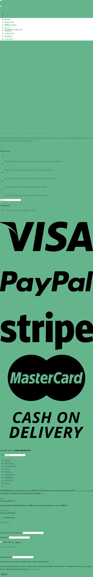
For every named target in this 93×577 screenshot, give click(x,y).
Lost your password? (8, 546)
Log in (18, 542)
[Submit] (1, 203)
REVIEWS (8, 36)
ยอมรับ (2, 498)
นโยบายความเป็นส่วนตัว (82, 490)
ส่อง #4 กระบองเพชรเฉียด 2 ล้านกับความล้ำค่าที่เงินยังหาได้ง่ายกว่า (27, 195)
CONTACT (9, 39)
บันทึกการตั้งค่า (5, 522)
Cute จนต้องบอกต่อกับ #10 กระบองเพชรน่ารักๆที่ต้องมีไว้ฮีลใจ (26, 186)
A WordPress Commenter (14, 210)
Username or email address (11, 532)
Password (4, 537)
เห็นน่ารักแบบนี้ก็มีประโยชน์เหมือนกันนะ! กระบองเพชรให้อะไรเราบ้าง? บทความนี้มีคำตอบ (33, 161)
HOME (7, 19)
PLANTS (8, 30)
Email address (6, 557)
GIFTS (7, 28)
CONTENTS (10, 33)
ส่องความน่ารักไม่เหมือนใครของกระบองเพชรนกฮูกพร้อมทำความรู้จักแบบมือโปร (31, 178)
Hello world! (31, 210)
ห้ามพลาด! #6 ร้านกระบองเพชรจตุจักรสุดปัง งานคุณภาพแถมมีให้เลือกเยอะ (29, 169)
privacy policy (36, 569)
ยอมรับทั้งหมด (4, 510)
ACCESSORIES (11, 25)
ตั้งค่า (42, 493)
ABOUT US (9, 22)
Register (3, 574)
